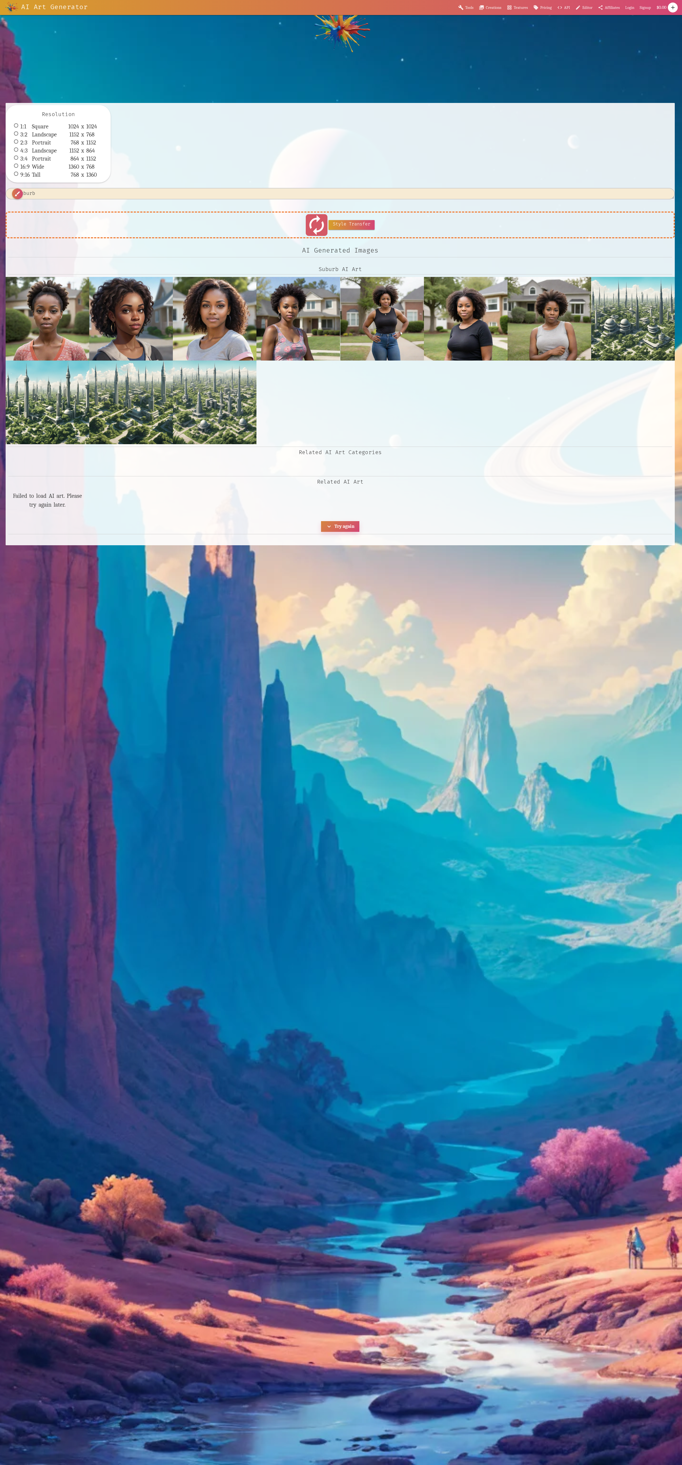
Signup (645, 7)
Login (629, 7)
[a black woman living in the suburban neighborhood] (298, 319)
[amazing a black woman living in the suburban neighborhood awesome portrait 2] (466, 319)
